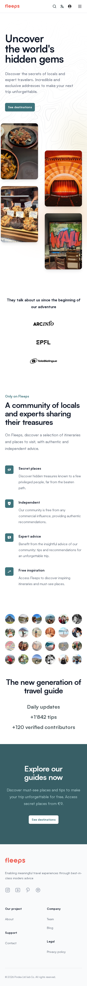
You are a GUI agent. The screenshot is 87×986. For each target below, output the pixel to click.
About (9, 919)
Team (50, 919)
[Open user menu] (70, 6)
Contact (10, 943)
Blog (50, 928)
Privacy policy (56, 952)
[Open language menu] (62, 6)
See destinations (20, 107)
